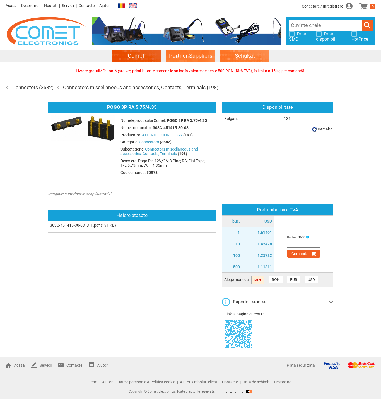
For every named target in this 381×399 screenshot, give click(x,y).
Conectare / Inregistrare (322, 6)
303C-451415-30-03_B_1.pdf (75, 225)
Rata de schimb (256, 382)
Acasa (11, 5)
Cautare (367, 25)
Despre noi (30, 5)
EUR (293, 279)
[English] (133, 6)
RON (276, 279)
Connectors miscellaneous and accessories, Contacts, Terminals (134, 87)
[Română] (121, 6)
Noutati (50, 5)
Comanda (299, 254)
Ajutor (104, 5)
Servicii (68, 5)
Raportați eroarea (250, 301)
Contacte (87, 5)
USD (311, 279)
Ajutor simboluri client (198, 382)
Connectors (25, 87)
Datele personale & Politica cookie (146, 382)
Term (93, 382)
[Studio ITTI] (239, 391)
